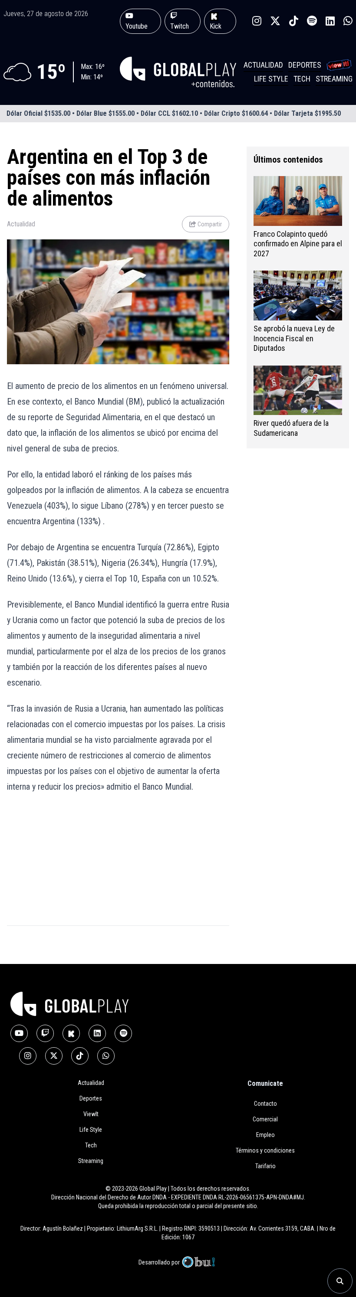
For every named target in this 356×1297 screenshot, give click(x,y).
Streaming (334, 78)
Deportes (304, 64)
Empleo (265, 1134)
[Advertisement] (59, 877)
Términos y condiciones (265, 1150)
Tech (301, 78)
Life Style (271, 78)
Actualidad (263, 64)
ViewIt (91, 1114)
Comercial (265, 1119)
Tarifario (265, 1166)
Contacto (265, 1103)
